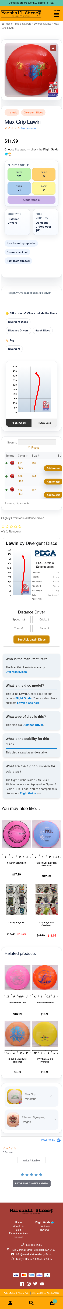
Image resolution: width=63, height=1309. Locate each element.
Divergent (14, 348)
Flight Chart (19, 422)
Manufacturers (23, 23)
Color (21, 455)
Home (9, 23)
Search (31, 1303)
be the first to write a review (31, 1183)
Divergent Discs (42, 23)
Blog (18, 1229)
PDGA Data (44, 422)
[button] (53, 48)
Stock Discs (42, 330)
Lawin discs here (28, 702)
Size (34, 455)
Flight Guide (23, 698)
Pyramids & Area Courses (18, 1235)
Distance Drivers (18, 330)
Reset (35, 447)
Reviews (44, 1229)
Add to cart (53, 468)
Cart (48, 1300)
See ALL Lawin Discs (32, 639)
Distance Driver (33, 724)
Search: (12, 442)
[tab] (31, 1160)
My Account (10, 1303)
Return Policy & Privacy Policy (17, 1293)
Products (45, 1226)
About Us (18, 1226)
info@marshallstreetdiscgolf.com (34, 1254)
